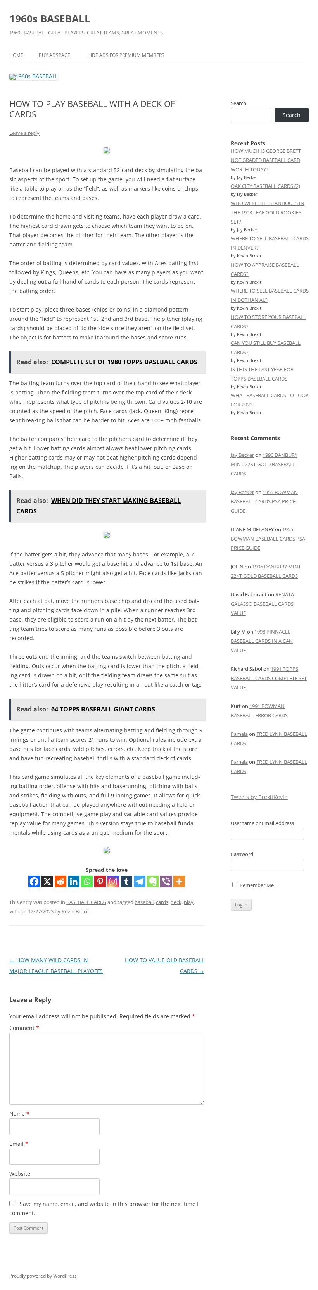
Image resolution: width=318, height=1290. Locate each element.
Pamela (239, 733)
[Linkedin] (74, 881)
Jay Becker (242, 454)
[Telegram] (139, 881)
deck (176, 902)
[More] (179, 881)
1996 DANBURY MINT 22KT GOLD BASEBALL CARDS (264, 464)
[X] (47, 881)
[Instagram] (113, 881)
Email (18, 1143)
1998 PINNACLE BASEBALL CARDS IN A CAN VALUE (262, 641)
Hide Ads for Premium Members (125, 55)
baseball (144, 902)
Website (19, 1173)
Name (19, 1113)
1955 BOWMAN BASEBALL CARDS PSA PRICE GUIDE (264, 501)
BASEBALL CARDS (86, 902)
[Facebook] (34, 881)
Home (16, 55)
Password (242, 854)
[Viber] (166, 881)
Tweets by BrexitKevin (259, 797)
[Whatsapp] (87, 881)
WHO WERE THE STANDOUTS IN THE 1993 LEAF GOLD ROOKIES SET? (267, 212)
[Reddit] (60, 881)
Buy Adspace (54, 55)
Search (238, 103)
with (14, 911)
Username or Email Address (262, 823)
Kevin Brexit (75, 911)
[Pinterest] (100, 881)
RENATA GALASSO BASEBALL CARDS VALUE (262, 604)
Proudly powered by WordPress (43, 1276)
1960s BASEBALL (49, 19)
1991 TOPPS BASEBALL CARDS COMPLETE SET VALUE (269, 678)
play (189, 902)
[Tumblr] (126, 881)
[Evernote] (153, 881)
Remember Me (256, 885)
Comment (24, 1028)
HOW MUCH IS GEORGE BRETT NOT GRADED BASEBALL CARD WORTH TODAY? (266, 160)
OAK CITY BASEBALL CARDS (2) (265, 186)
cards (162, 902)
